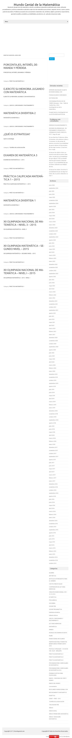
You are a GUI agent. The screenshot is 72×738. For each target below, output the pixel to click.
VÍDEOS (51, 707)
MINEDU (51, 629)
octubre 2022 (52, 270)
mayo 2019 (52, 395)
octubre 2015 (52, 526)
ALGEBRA (51, 572)
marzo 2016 (52, 511)
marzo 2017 (52, 474)
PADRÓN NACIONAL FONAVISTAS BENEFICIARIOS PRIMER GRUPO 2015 (58, 643)
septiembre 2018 (53, 420)
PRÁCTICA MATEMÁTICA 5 (16, 238)
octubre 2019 (52, 380)
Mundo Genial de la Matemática (37, 4)
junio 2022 (52, 282)
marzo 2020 (52, 365)
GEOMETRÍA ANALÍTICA (55, 609)
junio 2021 (52, 319)
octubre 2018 (52, 416)
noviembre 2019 (53, 377)
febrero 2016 (52, 514)
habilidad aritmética (54, 612)
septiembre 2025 (53, 188)
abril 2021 (51, 325)
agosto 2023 (52, 240)
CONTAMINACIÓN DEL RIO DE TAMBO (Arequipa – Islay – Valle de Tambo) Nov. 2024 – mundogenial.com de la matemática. (58, 105)
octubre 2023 (52, 234)
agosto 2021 (52, 313)
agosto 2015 (52, 532)
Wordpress (66, 736)
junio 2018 (52, 429)
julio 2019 (51, 389)
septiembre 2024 (53, 203)
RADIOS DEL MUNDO (54, 683)
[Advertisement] (36, 38)
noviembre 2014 (53, 560)
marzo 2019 (52, 401)
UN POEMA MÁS (53, 98)
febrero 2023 (52, 258)
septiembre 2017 (53, 456)
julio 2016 (51, 499)
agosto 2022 (52, 276)
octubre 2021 (52, 307)
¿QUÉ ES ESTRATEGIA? (17, 134)
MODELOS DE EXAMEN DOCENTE (58, 632)
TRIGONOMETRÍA (54, 704)
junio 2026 (52, 185)
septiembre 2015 (53, 529)
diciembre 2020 (53, 337)
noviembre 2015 (53, 523)
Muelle (51, 635)
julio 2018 (51, 426)
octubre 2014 (52, 563)
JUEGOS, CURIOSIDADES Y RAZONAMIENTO (21, 105)
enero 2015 (52, 554)
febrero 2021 (52, 331)
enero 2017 (52, 481)
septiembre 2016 (53, 493)
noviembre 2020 (53, 340)
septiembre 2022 (53, 273)
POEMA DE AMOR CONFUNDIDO (58, 95)
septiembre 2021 (53, 310)
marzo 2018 (52, 438)
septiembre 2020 (53, 346)
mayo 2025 (52, 197)
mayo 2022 (52, 285)
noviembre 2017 (53, 450)
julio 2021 (51, 316)
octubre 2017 (52, 453)
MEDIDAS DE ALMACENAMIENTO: (58, 125)
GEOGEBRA (52, 603)
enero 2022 (52, 298)
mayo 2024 (52, 215)
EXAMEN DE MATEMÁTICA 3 (20, 155)
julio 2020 (51, 352)
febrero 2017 (52, 478)
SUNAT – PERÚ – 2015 (55, 698)
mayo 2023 (52, 249)
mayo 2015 (52, 542)
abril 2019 (51, 398)
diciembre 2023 (53, 227)
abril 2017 (51, 471)
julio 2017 (51, 462)
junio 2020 (52, 356)
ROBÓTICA (52, 695)
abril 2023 (51, 252)
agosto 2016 (52, 496)
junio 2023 (52, 246)
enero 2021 (52, 334)
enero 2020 (52, 371)
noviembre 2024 (53, 200)
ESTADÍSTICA (52, 597)
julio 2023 (51, 243)
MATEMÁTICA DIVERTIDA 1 (20, 200)
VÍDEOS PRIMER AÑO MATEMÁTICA (58, 713)
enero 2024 (52, 224)
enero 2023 (52, 261)
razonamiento (53, 686)
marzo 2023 (52, 255)
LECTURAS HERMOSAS (55, 623)
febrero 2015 (52, 551)
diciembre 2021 (53, 301)
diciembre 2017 (53, 447)
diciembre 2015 (53, 520)
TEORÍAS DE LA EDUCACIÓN (17, 147)
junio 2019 (52, 392)
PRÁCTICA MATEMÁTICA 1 (16, 192)
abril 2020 (51, 362)
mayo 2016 (52, 505)
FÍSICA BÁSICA (53, 600)
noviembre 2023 (53, 231)
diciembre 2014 (53, 557)
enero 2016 (52, 517)
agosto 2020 (52, 349)
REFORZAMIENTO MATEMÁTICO (58, 692)
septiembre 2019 (53, 383)
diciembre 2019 (53, 374)
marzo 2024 (52, 221)
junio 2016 (52, 502)
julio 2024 (51, 209)
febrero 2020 (52, 368)
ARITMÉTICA (52, 575)
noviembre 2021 (53, 304)
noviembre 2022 (53, 267)
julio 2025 (51, 191)
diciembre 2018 (53, 410)
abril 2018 (51, 435)
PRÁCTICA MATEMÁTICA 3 (16, 81)
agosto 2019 (52, 386)
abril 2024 (51, 218)
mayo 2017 (52, 468)
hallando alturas (53, 615)
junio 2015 (52, 539)
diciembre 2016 (53, 484)
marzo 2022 (52, 291)
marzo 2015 (52, 548)
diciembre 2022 (53, 264)
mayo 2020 (52, 359)
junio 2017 (52, 465)
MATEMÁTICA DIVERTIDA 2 (20, 113)
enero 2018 (52, 444)
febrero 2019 (52, 404)
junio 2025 (52, 194)
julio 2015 (51, 536)
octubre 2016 (52, 490)
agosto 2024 (52, 206)
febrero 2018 (52, 441)
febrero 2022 (52, 295)
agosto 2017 (52, 459)
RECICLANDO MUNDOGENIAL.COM (58, 689)
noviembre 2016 (53, 487)
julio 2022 (51, 279)
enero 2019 (52, 407)
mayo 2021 (52, 322)
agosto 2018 (52, 423)
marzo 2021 (52, 328)
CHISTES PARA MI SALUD (55, 584)
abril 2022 (51, 288)
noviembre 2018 (53, 413)
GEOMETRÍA (52, 606)
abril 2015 (51, 545)
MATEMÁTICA (53, 626)
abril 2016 (51, 508)
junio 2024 (52, 212)
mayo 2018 (52, 432)
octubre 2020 (52, 343)
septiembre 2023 (53, 237)
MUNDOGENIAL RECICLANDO (57, 638)
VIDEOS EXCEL (53, 710)
